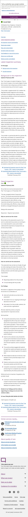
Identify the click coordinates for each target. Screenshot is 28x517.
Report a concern (8, 508)
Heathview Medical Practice (13, 433)
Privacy (22, 504)
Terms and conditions (10, 501)
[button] (14, 22)
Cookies (21, 501)
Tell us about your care (7, 464)
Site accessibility (7, 497)
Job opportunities (20, 508)
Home (16, 497)
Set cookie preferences (14, 13)
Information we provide (8, 445)
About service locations (8, 442)
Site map (22, 497)
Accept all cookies (14, 17)
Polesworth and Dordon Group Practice (14, 423)
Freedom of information (11, 504)
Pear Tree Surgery (5, 31)
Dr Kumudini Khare (11, 428)
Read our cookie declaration (8, 10)
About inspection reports (9, 448)
